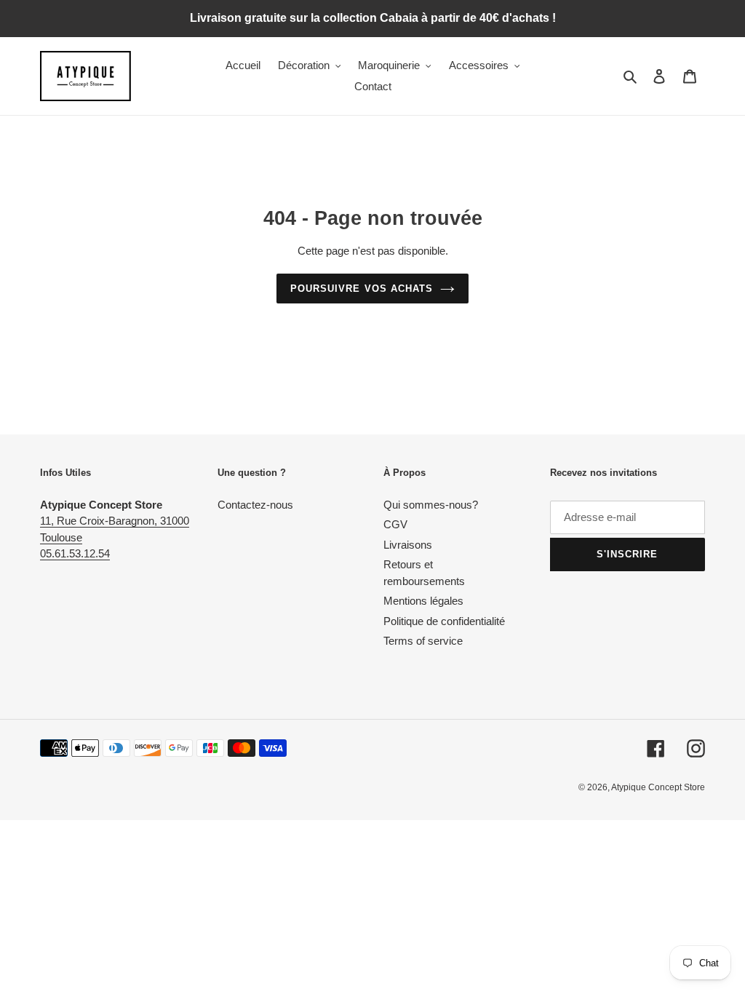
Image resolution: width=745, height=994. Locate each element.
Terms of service (423, 641)
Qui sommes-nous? (430, 504)
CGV (395, 524)
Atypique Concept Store (658, 787)
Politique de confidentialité (444, 621)
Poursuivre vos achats (361, 288)
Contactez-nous (255, 504)
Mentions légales (423, 601)
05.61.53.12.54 (75, 553)
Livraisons (407, 544)
